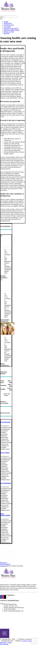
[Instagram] (3, 597)
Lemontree (3, 566)
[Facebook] (1, 597)
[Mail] (5, 597)
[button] (6, 422)
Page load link (4, 644)
